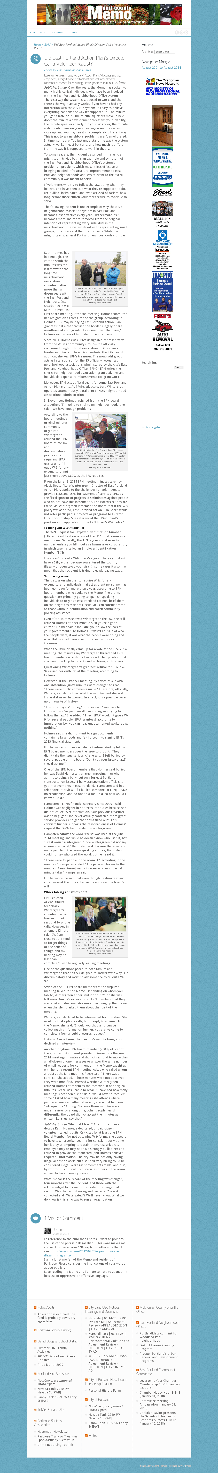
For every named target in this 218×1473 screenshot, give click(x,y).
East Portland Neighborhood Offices (157, 1324)
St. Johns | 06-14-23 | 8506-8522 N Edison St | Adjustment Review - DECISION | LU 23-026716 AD (108, 1363)
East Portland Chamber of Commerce (155, 1372)
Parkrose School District (54, 1330)
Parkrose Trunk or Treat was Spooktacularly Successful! (57, 1438)
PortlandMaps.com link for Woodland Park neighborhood (159, 1337)
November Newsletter (53, 1431)
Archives (148, 51)
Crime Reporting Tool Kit (55, 1444)
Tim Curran (64, 70)
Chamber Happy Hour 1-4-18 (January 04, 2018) (160, 1394)
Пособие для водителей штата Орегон (54, 1382)
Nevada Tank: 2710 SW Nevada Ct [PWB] (53, 1390)
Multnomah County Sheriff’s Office (157, 1309)
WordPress (185, 1466)
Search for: (149, 362)
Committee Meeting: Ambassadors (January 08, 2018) (158, 1404)
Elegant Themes (159, 1466)
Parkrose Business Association (48, 1423)
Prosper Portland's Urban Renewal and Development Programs (159, 1357)
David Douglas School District (57, 1341)
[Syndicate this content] (35, 1307)
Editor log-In (151, 427)
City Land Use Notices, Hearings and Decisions (102, 1309)
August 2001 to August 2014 (161, 67)
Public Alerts (45, 1307)
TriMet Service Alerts (52, 1410)
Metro (92, 1435)
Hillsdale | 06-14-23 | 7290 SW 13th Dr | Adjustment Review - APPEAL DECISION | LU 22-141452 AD (108, 1323)
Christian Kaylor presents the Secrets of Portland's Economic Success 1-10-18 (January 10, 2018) (158, 1418)
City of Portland (98, 1399)
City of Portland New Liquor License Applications (106, 1381)
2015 (47, 44)
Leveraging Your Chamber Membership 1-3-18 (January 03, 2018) (160, 1384)
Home (37, 44)
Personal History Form (105, 1390)
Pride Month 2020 (50, 1364)
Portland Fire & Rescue (53, 1374)
